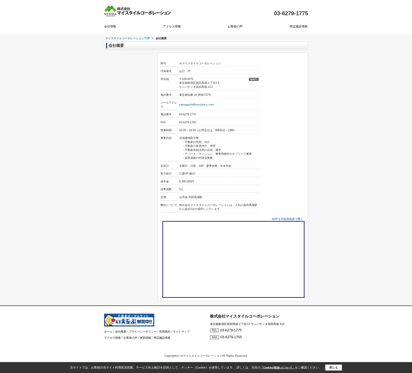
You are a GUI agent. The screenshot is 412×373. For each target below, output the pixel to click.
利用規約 (164, 331)
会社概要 (120, 331)
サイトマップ (181, 331)
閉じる (333, 367)
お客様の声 (235, 26)
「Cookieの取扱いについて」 (278, 367)
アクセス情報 (172, 26)
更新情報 (145, 337)
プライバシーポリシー (143, 331)
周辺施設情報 (298, 26)
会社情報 (110, 26)
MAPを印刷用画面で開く (287, 219)
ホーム (108, 331)
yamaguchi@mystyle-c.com (196, 104)
